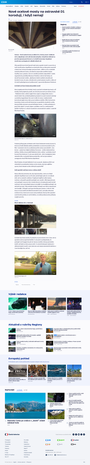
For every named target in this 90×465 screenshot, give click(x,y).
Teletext (7, 446)
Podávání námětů (28, 452)
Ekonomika (42, 6)
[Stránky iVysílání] (75, 440)
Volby (21, 6)
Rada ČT (26, 448)
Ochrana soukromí (21, 462)
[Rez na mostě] (32, 35)
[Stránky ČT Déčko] (48, 444)
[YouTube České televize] (79, 434)
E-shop (6, 452)
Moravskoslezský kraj (26, 284)
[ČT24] (4, 2)
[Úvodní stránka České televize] (12, 434)
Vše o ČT (7, 456)
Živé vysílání (7, 442)
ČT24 (34, 284)
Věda (53, 6)
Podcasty (63, 6)
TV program (7, 440)
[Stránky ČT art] (59, 444)
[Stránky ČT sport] (60, 440)
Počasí (48, 6)
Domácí (27, 6)
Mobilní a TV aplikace (9, 454)
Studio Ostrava (27, 446)
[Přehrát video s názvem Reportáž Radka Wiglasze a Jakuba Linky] (35, 125)
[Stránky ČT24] (48, 440)
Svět (31, 6)
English (14, 462)
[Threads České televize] (84, 434)
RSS (84, 462)
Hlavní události (9, 6)
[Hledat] (82, 2)
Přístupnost (29, 462)
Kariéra (25, 450)
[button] (35, 125)
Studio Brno (26, 444)
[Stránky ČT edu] (73, 444)
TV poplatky (7, 444)
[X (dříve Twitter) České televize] (81, 434)
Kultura (58, 6)
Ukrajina (17, 6)
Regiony (36, 6)
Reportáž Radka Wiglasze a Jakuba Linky (23, 138)
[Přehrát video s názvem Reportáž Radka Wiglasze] (35, 263)
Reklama (26, 442)
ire (9, 19)
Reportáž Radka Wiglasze (20, 276)
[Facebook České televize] (76, 434)
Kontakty (26, 456)
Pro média (26, 440)
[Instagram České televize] (73, 434)
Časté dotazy (27, 454)
